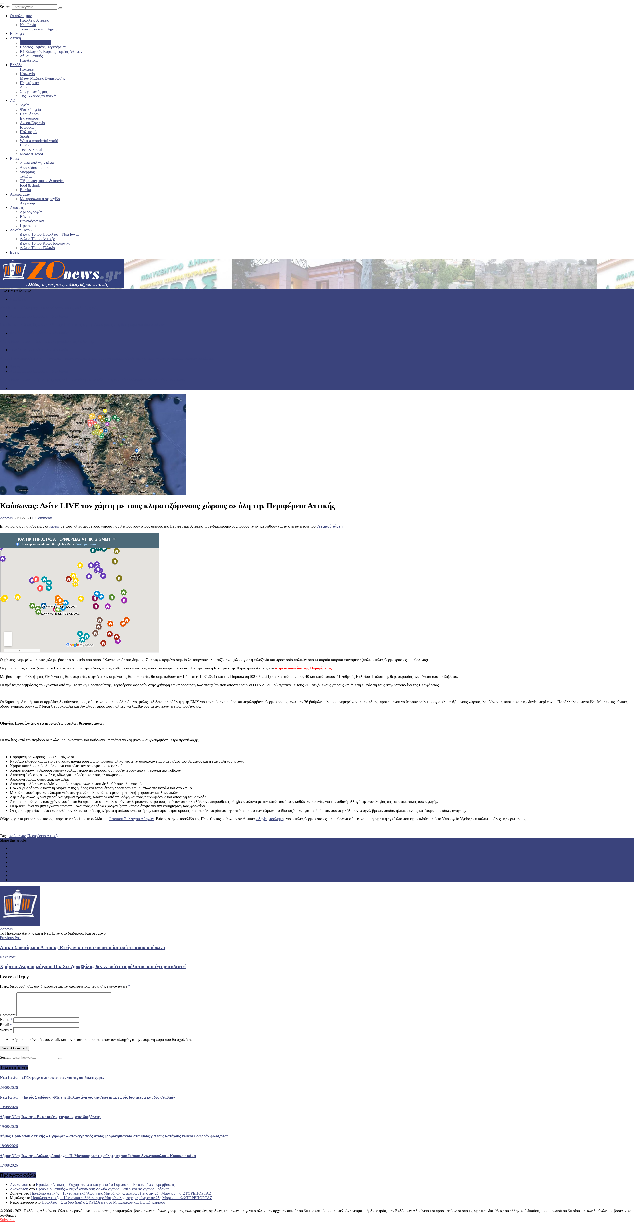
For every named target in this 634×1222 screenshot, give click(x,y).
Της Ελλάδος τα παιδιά (38, 96)
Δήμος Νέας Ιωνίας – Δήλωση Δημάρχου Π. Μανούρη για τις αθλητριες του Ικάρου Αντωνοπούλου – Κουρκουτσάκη (92, 380)
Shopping (27, 172)
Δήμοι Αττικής (31, 56)
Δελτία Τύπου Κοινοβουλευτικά (45, 243)
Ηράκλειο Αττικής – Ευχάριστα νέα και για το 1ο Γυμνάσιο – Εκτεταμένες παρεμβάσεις (105, 1184)
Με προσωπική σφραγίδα (40, 199)
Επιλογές (17, 33)
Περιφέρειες (29, 83)
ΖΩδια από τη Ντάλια (37, 163)
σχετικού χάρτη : (331, 526)
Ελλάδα (16, 65)
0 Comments (42, 518)
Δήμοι (24, 87)
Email (6, 1025)
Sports (25, 136)
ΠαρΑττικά (29, 60)
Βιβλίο (25, 145)
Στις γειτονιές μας (34, 91)
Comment (7, 1015)
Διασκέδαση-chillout (36, 167)
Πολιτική (27, 69)
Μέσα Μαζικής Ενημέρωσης (42, 78)
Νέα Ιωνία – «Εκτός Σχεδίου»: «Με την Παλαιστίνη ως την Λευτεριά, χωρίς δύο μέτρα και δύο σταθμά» (82, 324)
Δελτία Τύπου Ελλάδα (37, 248)
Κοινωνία (27, 74)
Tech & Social (31, 149)
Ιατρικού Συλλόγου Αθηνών (131, 819)
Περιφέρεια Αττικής (35, 42)
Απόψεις (17, 207)
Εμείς (14, 252)
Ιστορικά (27, 127)
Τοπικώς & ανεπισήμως (38, 29)
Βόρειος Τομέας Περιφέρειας (43, 47)
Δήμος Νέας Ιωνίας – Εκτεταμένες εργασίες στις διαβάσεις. (47, 341)
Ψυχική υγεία (30, 109)
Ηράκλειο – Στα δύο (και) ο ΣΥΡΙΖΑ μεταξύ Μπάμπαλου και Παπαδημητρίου (103, 1202)
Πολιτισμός (29, 132)
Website (6, 1030)
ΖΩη (13, 100)
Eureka (25, 190)
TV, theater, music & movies (42, 181)
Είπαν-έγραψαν (32, 221)
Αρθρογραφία (31, 212)
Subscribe (7, 1220)
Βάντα (25, 216)
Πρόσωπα (28, 225)
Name (6, 1020)
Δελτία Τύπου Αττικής (37, 239)
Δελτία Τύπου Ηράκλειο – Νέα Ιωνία (49, 234)
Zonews (6, 518)
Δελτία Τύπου (21, 230)
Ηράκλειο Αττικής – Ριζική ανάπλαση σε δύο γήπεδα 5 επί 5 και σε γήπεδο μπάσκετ (102, 1189)
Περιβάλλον (29, 114)
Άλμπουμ (27, 203)
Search (5, 7)
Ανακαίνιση (19, 1184)
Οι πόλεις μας (21, 16)
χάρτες (54, 526)
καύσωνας (17, 836)
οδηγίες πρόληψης (270, 819)
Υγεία (24, 105)
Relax (14, 158)
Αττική (15, 38)
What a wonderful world (39, 141)
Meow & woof (31, 154)
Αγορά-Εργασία (32, 123)
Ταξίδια (26, 176)
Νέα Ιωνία (28, 25)
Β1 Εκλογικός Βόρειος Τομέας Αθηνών (51, 51)
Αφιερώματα (20, 194)
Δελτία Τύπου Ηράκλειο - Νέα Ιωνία (39, 316)
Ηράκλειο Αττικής (34, 20)
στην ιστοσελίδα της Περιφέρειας (303, 668)
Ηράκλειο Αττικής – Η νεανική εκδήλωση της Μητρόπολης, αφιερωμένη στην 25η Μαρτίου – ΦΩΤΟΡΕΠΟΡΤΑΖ (120, 1193)
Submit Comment (14, 1048)
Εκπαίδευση (29, 118)
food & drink (30, 185)
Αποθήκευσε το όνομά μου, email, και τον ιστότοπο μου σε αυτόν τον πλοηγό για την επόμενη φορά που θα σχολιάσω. (100, 1039)
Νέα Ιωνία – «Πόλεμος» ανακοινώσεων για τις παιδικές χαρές (49, 308)
